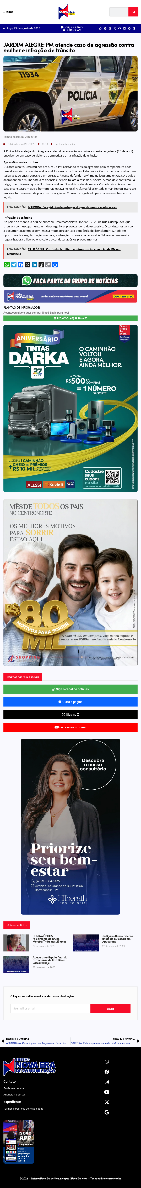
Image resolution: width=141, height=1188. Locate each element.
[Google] (134, 28)
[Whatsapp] (100, 28)
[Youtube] (119, 28)
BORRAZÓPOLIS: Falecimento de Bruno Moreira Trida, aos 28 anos (49, 938)
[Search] (133, 11)
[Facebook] (105, 28)
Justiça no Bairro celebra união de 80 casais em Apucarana (117, 938)
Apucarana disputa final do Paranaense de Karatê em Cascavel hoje (50, 960)
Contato (9, 1081)
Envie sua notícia (13, 1088)
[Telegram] (129, 28)
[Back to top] (70, 1171)
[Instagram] (110, 28)
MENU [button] (9, 12)
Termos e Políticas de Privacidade (23, 1108)
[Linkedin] (124, 28)
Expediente (12, 1101)
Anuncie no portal (14, 1094)
